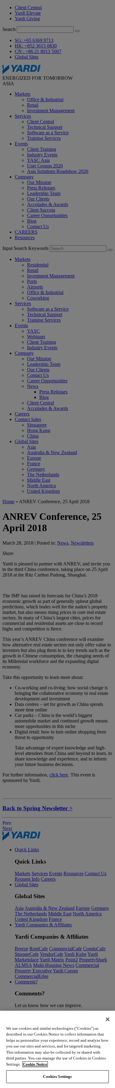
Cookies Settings (57, 1076)
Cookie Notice (35, 1064)
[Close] (107, 1019)
